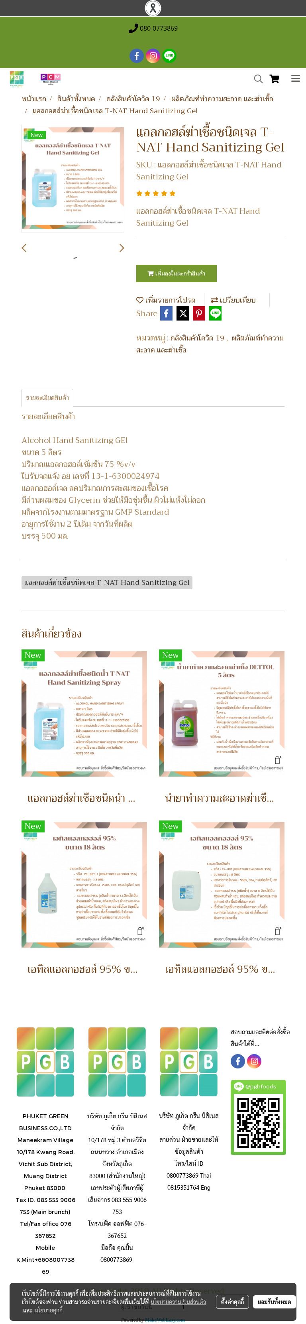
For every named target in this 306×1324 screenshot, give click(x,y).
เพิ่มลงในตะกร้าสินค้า (179, 273)
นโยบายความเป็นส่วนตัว (178, 1301)
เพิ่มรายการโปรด (169, 300)
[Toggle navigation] (295, 79)
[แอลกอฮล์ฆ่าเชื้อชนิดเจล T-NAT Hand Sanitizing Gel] (73, 179)
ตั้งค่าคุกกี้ (232, 1301)
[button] (256, 79)
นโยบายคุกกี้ (49, 1310)
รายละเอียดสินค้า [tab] (47, 397)
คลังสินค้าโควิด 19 (198, 338)
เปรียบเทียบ (237, 300)
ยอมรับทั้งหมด (274, 1301)
